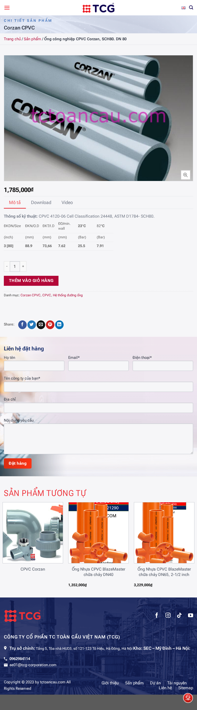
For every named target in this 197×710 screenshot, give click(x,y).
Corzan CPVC (31, 295)
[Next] (186, 543)
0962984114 (19, 658)
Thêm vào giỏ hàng (31, 280)
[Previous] (10, 543)
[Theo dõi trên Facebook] (156, 616)
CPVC (46, 295)
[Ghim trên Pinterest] (50, 324)
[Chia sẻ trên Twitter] (31, 324)
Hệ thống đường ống (68, 295)
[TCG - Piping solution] (98, 7)
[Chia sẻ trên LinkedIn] (59, 324)
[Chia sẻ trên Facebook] (22, 324)
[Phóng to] (186, 175)
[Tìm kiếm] (191, 8)
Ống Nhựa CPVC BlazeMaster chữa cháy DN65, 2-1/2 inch (164, 572)
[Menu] (7, 7)
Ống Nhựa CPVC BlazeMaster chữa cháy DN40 (98, 572)
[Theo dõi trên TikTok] (179, 616)
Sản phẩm (32, 39)
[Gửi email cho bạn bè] (41, 324)
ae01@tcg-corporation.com (32, 665)
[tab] (15, 202)
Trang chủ (12, 39)
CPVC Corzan (33, 569)
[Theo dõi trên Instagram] (168, 616)
